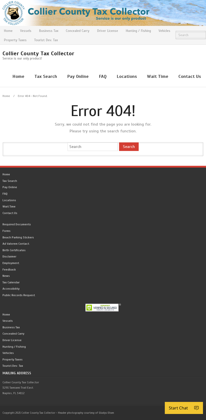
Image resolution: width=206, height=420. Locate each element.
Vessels (25, 31)
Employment (11, 263)
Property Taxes (15, 40)
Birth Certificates (14, 250)
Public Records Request (19, 295)
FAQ (5, 193)
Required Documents (17, 224)
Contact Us (10, 213)
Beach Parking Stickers (18, 237)
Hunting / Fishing (138, 31)
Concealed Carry (77, 31)
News (6, 276)
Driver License (107, 31)
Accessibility (11, 288)
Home (8, 31)
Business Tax (48, 31)
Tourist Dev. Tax (46, 40)
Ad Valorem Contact (16, 243)
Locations (9, 200)
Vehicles (164, 31)
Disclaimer (9, 256)
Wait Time (9, 206)
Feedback (9, 269)
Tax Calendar (11, 282)
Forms (7, 231)
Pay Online (10, 187)
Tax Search (10, 181)
